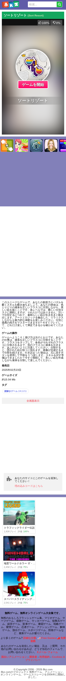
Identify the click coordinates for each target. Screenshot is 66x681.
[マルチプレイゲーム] (7, 145)
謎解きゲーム (15, 391)
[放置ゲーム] (36, 145)
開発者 (33, 656)
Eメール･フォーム (47, 652)
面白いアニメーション (14, 656)
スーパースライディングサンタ (22, 599)
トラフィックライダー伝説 (19, 527)
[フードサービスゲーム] (21, 145)
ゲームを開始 (33, 85)
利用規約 (44, 656)
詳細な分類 (29, 637)
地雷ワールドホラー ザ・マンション (25, 563)
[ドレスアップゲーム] (51, 145)
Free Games (48, 637)
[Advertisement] (33, 438)
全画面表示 (33, 400)
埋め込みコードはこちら (29, 485)
